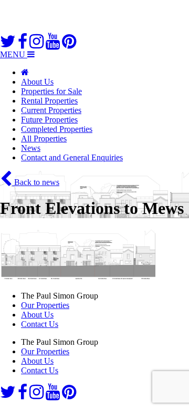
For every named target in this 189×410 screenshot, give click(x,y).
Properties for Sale (51, 91)
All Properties (44, 138)
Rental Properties (49, 100)
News (30, 148)
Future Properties (49, 119)
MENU (13, 54)
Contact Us (39, 324)
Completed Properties (56, 129)
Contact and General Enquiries (72, 157)
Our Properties (45, 305)
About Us (37, 81)
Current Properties (51, 110)
